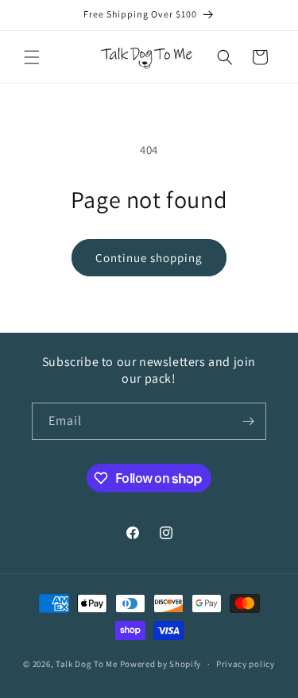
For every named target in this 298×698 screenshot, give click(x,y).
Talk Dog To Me (87, 663)
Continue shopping (149, 257)
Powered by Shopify (161, 663)
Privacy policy (245, 663)
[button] (31, 57)
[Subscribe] (247, 421)
